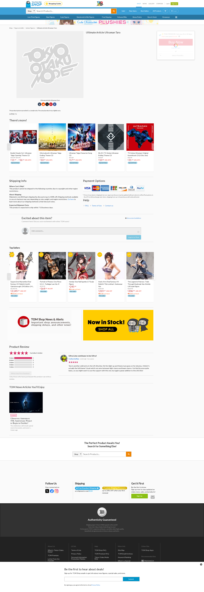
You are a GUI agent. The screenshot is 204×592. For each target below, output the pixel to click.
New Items (133, 11)
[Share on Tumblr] (39, 104)
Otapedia (159, 3)
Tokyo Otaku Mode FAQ (102, 558)
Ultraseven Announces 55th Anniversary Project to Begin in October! (21, 420)
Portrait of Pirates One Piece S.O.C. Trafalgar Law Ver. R (50, 283)
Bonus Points (137, 17)
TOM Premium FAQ (102, 554)
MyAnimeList (149, 561)
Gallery (151, 3)
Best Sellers (145, 11)
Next (153, 146)
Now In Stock (152, 17)
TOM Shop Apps (147, 550)
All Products (157, 11)
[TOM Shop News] (44, 322)
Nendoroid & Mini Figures (85, 17)
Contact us (109, 206)
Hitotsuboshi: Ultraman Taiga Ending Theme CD (50, 154)
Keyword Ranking (124, 557)
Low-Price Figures (34, 17)
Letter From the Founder (54, 560)
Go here (71, 199)
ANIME (13, 415)
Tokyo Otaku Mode (100, 3)
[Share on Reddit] (43, 104)
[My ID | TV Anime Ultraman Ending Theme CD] (111, 137)
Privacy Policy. (95, 585)
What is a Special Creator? (124, 561)
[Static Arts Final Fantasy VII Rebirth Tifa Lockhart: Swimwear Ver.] (111, 265)
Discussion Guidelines (134, 218)
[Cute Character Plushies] (102, 22)
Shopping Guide (55, 4)
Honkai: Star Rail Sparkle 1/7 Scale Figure (81, 283)
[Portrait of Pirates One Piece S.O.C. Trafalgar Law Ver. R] (52, 265)
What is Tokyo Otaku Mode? (56, 551)
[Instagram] (56, 491)
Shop (139, 3)
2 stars (11, 365)
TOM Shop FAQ (100, 550)
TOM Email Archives (125, 554)
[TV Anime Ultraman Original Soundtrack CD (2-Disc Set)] (140, 137)
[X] (47, 491)
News (145, 3)
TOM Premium (53, 555)
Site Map (121, 550)
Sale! (123, 11)
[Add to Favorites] (34, 125)
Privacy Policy (76, 554)
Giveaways (166, 17)
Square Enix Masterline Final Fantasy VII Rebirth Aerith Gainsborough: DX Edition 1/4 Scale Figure (21, 284)
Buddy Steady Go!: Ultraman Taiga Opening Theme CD (21, 154)
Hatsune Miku (122, 17)
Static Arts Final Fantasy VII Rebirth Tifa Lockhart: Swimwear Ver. (110, 284)
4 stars (11, 360)
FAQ (87, 206)
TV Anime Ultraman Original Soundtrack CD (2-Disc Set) (138, 154)
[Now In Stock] (118, 325)
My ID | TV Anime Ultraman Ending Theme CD (108, 154)
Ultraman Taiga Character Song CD (80, 154)
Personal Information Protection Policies (79, 558)
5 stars (11, 358)
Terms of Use (97, 206)
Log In (168, 3)
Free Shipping (106, 17)
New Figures (50, 17)
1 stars (11, 367)
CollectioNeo (74, 359)
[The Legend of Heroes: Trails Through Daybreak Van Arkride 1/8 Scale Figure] (140, 265)
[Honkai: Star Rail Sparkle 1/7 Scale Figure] (81, 265)
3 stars (11, 362)
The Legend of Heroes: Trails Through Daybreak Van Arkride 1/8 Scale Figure (139, 284)
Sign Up (174, 4)
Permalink (90, 359)
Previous (9, 146)
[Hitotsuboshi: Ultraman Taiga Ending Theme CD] (52, 137)
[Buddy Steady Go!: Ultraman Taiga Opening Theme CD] (23, 137)
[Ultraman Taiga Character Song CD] (81, 137)
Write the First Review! (20, 373)
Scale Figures (64, 17)
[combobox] (73, 11)
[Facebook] (52, 491)
